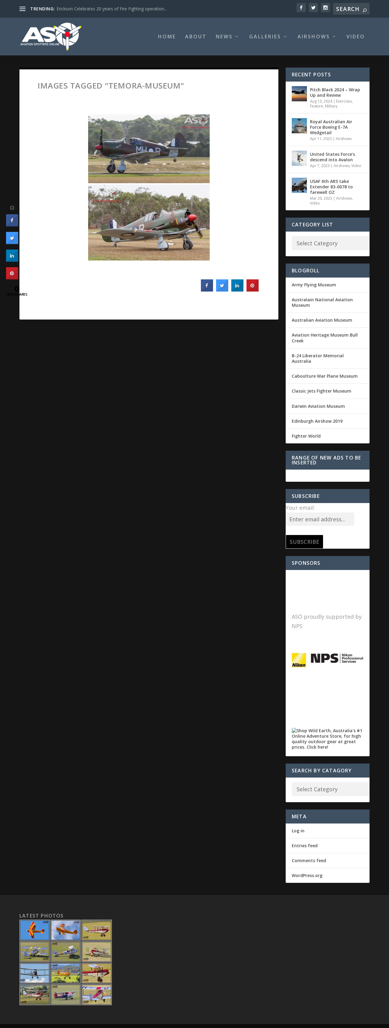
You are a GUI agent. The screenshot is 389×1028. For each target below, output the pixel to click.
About (196, 37)
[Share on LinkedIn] (12, 260)
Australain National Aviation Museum (322, 302)
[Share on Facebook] (207, 290)
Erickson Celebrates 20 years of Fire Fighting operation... (112, 9)
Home (167, 37)
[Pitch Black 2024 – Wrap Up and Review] (299, 93)
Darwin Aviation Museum (318, 406)
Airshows (314, 37)
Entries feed (305, 845)
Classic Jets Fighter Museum (321, 391)
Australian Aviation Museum (322, 320)
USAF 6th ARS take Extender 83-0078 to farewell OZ (331, 186)
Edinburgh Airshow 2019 (317, 421)
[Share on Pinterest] (252, 290)
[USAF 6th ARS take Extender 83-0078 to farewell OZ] (299, 185)
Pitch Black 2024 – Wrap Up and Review (335, 92)
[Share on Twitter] (222, 290)
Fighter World (306, 436)
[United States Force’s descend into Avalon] (299, 158)
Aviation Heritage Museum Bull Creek (325, 337)
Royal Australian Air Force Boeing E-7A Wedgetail (331, 127)
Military (331, 106)
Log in (298, 831)
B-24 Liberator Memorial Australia (318, 358)
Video (355, 37)
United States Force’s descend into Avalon (332, 157)
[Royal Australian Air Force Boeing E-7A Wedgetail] (299, 125)
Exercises (344, 101)
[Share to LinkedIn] (237, 290)
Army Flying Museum (314, 285)
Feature (316, 106)
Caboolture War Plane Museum (325, 376)
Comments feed (309, 860)
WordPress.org (307, 875)
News (224, 37)
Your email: (300, 507)
